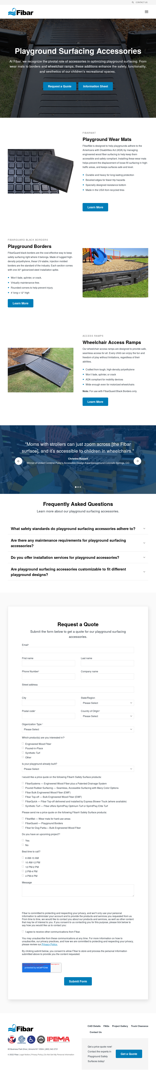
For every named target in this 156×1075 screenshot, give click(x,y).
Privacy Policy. (49, 944)
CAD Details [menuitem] (94, 1026)
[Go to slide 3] (80, 487)
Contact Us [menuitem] (96, 1032)
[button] (78, 528)
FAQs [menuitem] (106, 1026)
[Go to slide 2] (78, 487)
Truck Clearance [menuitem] (139, 1026)
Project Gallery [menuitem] (120, 1026)
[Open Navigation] (146, 12)
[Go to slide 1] (75, 487)
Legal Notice (24, 1054)
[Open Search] (133, 2)
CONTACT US (141, 2)
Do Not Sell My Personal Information (59, 1054)
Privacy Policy (37, 1054)
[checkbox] (78, 751)
